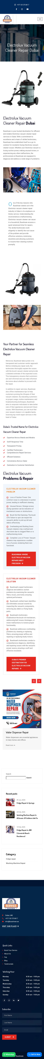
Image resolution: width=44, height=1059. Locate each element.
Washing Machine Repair (15, 863)
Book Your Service (10, 950)
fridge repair (11, 859)
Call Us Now (35, 1054)
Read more (9, 745)
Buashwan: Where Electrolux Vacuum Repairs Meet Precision (21, 558)
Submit (8, 1037)
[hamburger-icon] (40, 19)
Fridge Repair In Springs (25, 803)
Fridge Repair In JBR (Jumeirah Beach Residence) (24, 833)
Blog (5, 961)
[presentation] (34, 681)
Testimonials (8, 964)
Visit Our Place (9, 926)
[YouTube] (27, 9)
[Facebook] (16, 9)
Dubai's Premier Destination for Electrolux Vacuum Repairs (21, 664)
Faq (5, 957)
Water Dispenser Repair (17, 732)
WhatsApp (9, 1054)
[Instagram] (22, 9)
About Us (7, 954)
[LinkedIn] (13, 1000)
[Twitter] (18, 1000)
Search (8, 774)
